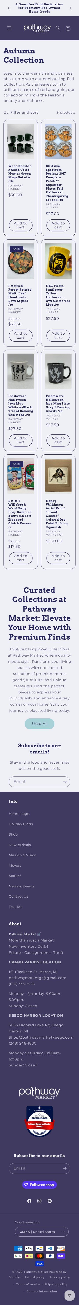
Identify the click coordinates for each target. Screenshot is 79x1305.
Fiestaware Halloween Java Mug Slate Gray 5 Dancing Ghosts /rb (58, 403)
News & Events (21, 886)
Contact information (42, 1291)
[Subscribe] (65, 781)
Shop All (39, 723)
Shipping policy (56, 1284)
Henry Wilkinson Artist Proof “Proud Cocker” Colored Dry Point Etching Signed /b (57, 514)
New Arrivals (20, 845)
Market (15, 876)
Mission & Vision (23, 855)
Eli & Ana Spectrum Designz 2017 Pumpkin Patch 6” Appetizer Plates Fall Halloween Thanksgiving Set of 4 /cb (57, 183)
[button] (9, 28)
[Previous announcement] (8, 8)
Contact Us (18, 896)
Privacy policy (59, 1277)
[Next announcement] (70, 8)
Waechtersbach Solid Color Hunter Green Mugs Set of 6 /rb (19, 173)
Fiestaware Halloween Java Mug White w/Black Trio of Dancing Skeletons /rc (20, 405)
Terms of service (28, 1284)
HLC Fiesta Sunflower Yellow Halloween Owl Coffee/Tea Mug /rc (58, 295)
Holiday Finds (21, 824)
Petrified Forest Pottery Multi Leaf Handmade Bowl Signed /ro (19, 295)
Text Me (15, 907)
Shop (13, 834)
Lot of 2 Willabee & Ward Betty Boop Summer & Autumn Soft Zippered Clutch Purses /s (19, 514)
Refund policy (35, 1277)
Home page (19, 814)
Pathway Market (36, 1271)
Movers (15, 866)
